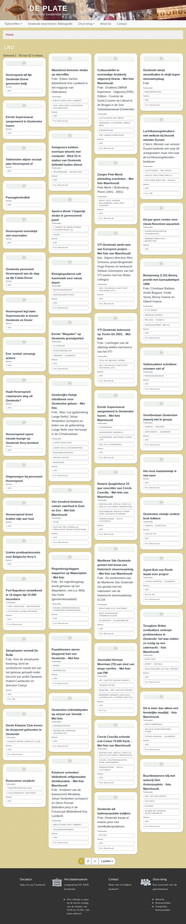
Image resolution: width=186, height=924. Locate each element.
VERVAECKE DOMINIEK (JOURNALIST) (64, 732)
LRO (9, 91)
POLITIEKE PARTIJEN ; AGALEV (160, 180)
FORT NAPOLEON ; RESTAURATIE (23, 606)
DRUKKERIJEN (106, 130)
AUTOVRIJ (150, 801)
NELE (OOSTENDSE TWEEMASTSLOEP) (108, 614)
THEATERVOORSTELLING (19, 788)
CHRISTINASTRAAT (62, 443)
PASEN (56, 666)
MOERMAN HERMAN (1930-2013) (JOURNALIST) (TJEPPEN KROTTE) (116, 696)
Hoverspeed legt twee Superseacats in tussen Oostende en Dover (22, 316)
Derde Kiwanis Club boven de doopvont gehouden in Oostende (24, 730)
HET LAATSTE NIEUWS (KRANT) (114, 680)
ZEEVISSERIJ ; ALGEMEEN (158, 432)
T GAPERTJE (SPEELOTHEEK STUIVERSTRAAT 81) (67, 228)
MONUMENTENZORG (63, 453)
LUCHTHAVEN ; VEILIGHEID (158, 171)
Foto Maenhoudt (14, 624)
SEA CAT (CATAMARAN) (110, 445)
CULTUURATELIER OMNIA (111, 118)
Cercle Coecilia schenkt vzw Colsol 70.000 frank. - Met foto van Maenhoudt (114, 741)
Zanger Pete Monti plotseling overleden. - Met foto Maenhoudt (115, 179)
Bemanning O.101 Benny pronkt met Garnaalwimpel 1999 (161, 280)
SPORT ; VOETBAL (154, 664)
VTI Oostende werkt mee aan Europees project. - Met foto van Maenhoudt (114, 249)
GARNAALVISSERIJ (154, 315)
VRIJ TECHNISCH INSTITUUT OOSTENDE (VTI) (113, 289)
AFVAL (56, 522)
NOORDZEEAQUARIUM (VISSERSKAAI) (156, 232)
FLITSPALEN (59, 346)
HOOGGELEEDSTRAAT (63, 295)
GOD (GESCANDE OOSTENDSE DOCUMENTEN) (68, 107)
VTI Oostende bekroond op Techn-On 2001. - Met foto (113, 334)
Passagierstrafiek (18, 197)
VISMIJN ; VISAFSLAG (155, 526)
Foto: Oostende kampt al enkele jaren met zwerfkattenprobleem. (113, 822)
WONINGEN (58, 462)
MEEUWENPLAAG (153, 92)
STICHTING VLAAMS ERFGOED (22, 611)
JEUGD (56, 235)
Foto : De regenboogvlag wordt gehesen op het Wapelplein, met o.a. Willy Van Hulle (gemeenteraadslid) (68, 590)
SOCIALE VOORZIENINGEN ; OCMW (158, 730)
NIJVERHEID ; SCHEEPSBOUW (114, 621)
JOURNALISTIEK (107, 685)
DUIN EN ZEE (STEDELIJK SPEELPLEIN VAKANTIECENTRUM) (69, 528)
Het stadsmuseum (75, 879)
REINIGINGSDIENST (63, 290)
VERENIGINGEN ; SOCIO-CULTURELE (111, 520)
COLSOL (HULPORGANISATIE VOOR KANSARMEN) (113, 761)
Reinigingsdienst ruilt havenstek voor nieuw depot (67, 278)
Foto (146, 83)
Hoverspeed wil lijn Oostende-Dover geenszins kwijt (19, 79)
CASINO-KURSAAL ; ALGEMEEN (160, 581)
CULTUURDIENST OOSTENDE (21, 793)
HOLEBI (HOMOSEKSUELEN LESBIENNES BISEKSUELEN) (67, 609)
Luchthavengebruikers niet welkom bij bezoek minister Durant (159, 135)
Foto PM (11, 699)
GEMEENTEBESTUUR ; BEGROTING (156, 240)
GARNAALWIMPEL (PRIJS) (157, 325)
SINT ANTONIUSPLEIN (155, 796)
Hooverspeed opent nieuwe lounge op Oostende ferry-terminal (22, 438)
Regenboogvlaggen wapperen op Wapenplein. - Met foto (69, 573)
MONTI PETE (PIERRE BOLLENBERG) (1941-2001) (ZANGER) (111, 203)
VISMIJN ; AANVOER (155, 427)
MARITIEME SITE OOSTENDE (113, 608)
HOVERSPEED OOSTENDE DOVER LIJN (115, 438)
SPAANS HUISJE (61, 458)
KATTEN (103, 835)
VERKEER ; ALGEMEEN (64, 356)
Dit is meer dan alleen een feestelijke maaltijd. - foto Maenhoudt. (160, 712)
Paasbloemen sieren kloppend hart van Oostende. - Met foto (66, 654)
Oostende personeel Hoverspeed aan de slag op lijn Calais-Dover (22, 273)
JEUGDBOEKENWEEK (63, 830)
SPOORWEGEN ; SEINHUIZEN (67, 172)
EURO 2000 (150, 659)
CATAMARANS (105, 427)
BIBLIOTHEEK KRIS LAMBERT (67, 101)
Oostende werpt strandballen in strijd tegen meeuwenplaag (161, 74)
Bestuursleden (163, 903)
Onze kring (85, 23)
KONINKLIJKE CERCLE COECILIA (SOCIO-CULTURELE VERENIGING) (115, 505)
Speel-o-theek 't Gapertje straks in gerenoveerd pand (68, 215)
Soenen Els (150, 594)
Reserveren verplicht (20, 780)
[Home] (16, 10)
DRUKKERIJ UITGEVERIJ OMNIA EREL (114, 124)
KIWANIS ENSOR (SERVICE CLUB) (24, 742)
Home (10, 34)
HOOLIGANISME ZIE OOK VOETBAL (162, 669)
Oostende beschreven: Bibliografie (50, 23)
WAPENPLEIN (59, 671)
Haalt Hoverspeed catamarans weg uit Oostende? (19, 396)
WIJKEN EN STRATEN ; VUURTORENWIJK (156, 812)
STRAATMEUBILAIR (62, 351)
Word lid (105, 23)
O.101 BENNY (151, 310)
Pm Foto (103, 710)
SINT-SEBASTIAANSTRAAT (111, 135)
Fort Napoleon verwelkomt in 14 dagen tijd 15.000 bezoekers (24, 595)
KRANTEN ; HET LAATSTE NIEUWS (116, 690)
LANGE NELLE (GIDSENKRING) (68, 448)
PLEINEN (149, 806)
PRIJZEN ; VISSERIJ (155, 320)
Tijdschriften (12, 23)
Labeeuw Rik (151, 534)
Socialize (26, 879)
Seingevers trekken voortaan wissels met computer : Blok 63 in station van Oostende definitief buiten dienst (67, 156)
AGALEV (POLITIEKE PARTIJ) (159, 175)
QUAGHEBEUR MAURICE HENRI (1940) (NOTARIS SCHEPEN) (114, 513)
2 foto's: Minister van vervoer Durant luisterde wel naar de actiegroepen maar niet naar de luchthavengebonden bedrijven (161, 153)
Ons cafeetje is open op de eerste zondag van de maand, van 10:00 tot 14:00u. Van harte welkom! (78, 906)
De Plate (48, 8)
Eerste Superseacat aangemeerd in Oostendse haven (24, 121)
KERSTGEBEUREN (153, 724)
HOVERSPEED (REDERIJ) (111, 432)
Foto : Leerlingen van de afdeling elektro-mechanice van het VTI (114, 347)
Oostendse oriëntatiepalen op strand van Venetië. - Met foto (70, 714)
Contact (122, 23)
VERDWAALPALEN (61, 726)
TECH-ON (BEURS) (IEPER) (112, 360)
